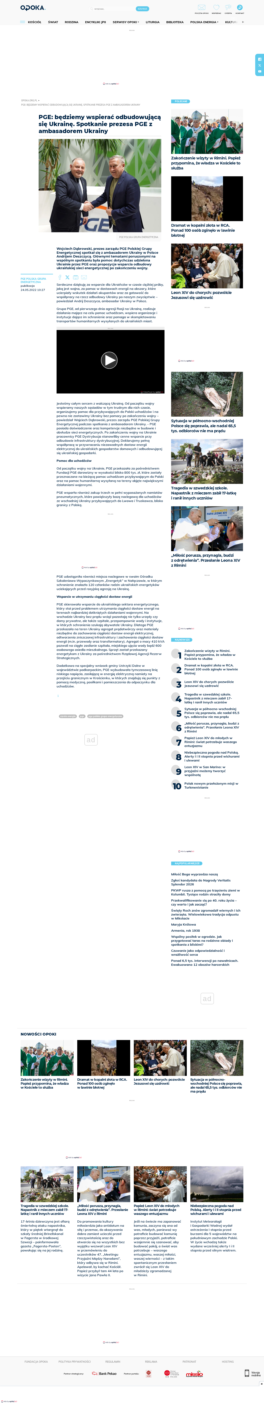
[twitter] (259, 65)
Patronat (189, 1361)
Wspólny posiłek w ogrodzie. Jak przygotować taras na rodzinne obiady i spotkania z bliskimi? (202, 941)
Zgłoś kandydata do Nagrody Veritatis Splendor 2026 (201, 882)
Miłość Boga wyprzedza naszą (194, 874)
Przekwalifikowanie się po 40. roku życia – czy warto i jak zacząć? (204, 902)
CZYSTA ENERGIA (68, 716)
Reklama (151, 1361)
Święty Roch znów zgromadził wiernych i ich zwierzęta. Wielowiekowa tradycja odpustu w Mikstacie (205, 914)
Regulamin (112, 1361)
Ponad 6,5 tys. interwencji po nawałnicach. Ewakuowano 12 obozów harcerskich (204, 963)
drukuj (76, 277)
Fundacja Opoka (36, 1361)
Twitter (68, 277)
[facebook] (259, 59)
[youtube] (259, 71)
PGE (82, 716)
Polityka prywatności (75, 1361)
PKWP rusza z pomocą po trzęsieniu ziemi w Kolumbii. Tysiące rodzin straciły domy (205, 892)
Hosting (228, 1361)
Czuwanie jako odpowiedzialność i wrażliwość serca (198, 953)
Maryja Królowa (183, 924)
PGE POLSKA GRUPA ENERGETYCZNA (105, 716)
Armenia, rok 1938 (185, 930)
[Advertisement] (132, 57)
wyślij (84, 277)
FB (60, 277)
